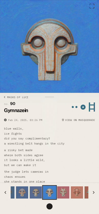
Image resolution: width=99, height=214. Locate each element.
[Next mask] (93, 192)
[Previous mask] (5, 192)
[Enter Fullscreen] (92, 6)
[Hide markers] (49, 206)
